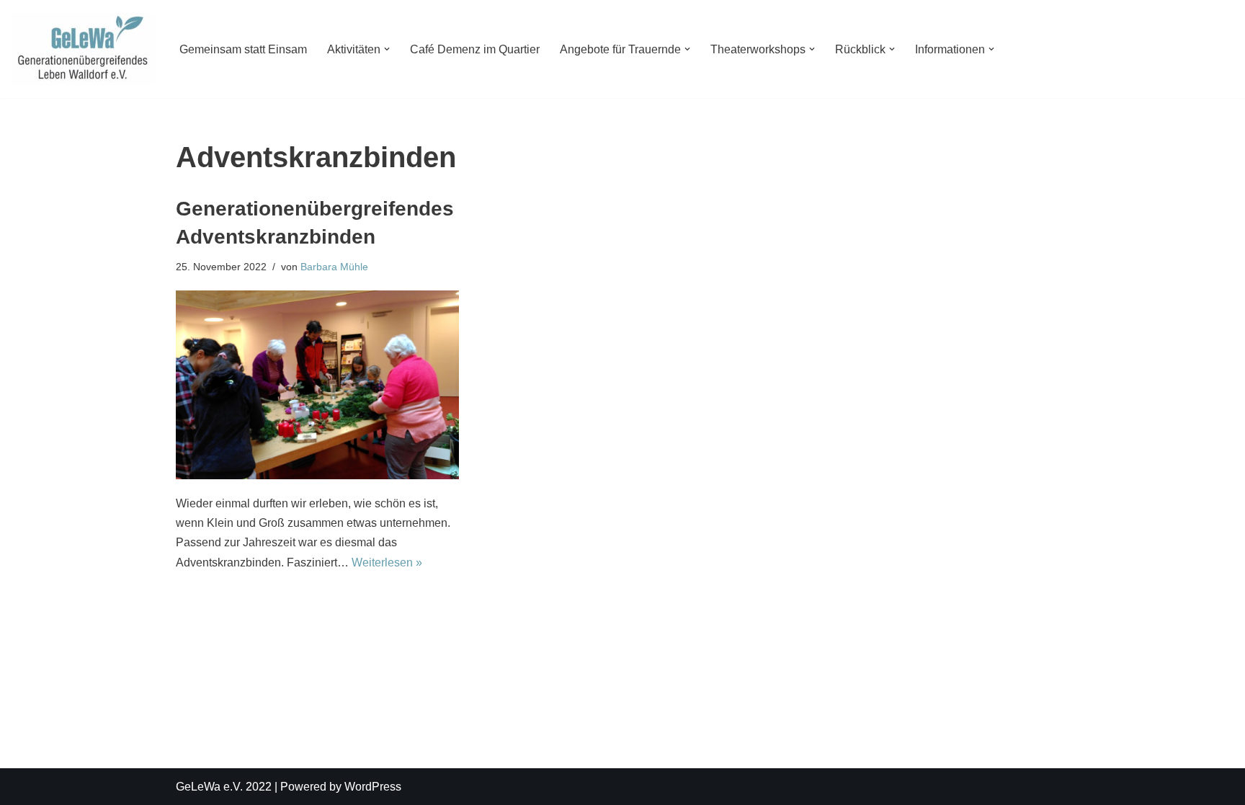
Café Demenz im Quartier (475, 49)
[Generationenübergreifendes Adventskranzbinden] (317, 384)
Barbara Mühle (334, 266)
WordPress (372, 786)
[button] (387, 49)
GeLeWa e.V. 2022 (224, 786)
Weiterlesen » (387, 562)
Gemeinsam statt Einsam (243, 49)
